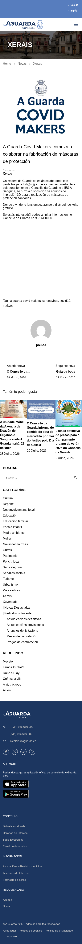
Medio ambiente (14, 532)
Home (7, 63)
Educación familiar (15, 521)
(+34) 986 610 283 (21, 733)
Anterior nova (16, 365)
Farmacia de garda (14, 879)
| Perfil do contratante (17, 613)
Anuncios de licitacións (22, 630)
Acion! (7, 690)
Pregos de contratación (22, 642)
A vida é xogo (12, 684)
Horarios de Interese (15, 832)
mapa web (12, 936)
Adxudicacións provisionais (25, 624)
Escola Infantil (12, 527)
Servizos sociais (14, 573)
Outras (7, 550)
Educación (10, 515)
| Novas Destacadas (16, 607)
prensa (41, 345)
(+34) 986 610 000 (21, 726)
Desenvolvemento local (19, 509)
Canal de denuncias (15, 846)
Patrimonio (10, 555)
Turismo (8, 578)
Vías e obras (11, 590)
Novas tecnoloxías (15, 544)
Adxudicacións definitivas (24, 619)
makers (8, 305)
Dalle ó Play (11, 673)
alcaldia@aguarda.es (23, 741)
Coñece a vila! (12, 678)
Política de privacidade (59, 930)
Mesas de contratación (22, 636)
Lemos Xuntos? (13, 667)
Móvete (8, 661)
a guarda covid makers (25, 300)
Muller (7, 538)
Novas (22, 63)
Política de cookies (30, 930)
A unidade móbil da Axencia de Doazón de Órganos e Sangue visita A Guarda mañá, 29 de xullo (12, 434)
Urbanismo (10, 584)
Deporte (8, 504)
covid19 (65, 300)
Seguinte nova (65, 365)
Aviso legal (9, 930)
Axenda (7, 899)
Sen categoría (12, 567)
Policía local (11, 561)
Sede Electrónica (13, 839)
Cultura (8, 498)
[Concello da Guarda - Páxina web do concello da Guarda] (23, 24)
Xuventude (10, 601)
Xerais (37, 63)
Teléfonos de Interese (16, 873)
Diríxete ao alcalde (14, 826)
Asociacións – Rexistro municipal (22, 866)
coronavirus (50, 300)
